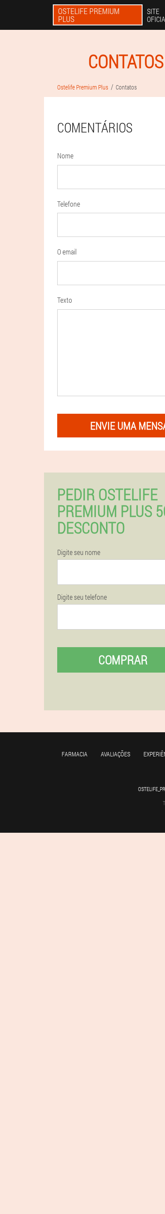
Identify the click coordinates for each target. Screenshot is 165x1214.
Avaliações (115, 754)
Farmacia (75, 754)
